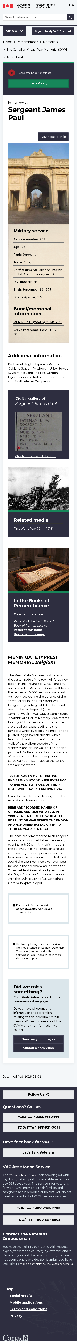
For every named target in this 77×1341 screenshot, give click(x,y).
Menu (12, 31)
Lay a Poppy (38, 83)
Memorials (50, 42)
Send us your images (38, 1039)
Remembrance (27, 42)
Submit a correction (38, 1048)
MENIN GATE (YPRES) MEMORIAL (37, 322)
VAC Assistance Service (23, 1175)
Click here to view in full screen (35, 456)
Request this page (28, 630)
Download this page (29, 634)
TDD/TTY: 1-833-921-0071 (38, 1128)
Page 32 (20, 621)
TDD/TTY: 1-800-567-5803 (38, 1220)
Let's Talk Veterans (38, 1152)
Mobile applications (26, 1303)
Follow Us (44, 1095)
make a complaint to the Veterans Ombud (46, 1264)
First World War (25, 528)
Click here (37, 954)
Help (9, 1289)
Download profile (53, 136)
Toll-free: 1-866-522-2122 (38, 1117)
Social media (21, 1296)
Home (7, 42)
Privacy (16, 1316)
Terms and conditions (28, 1309)
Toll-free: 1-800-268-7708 (38, 1208)
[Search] (70, 17)
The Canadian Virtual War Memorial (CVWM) (38, 49)
